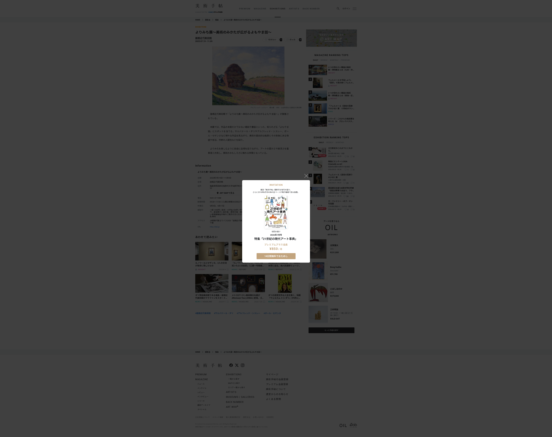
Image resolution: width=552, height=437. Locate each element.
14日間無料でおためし (276, 256)
